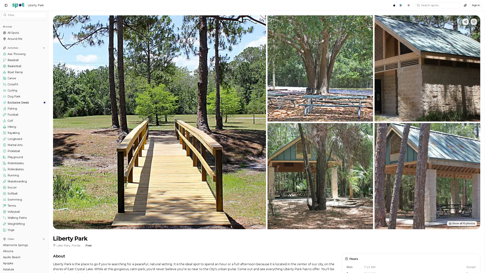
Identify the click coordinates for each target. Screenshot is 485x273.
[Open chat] (465, 5)
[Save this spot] (473, 21)
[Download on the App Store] (394, 5)
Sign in (476, 5)
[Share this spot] (465, 21)
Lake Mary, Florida (68, 245)
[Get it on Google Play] (401, 5)
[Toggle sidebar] (6, 5)
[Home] (18, 5)
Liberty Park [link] (36, 5)
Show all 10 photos (463, 223)
